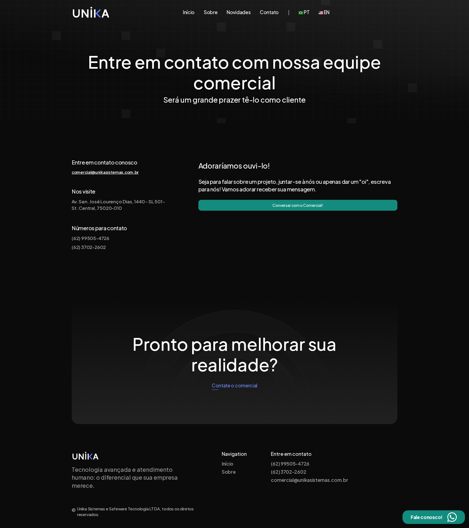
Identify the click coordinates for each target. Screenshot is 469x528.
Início (189, 12)
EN (326, 12)
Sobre (211, 12)
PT (306, 12)
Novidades (239, 12)
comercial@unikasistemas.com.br (105, 172)
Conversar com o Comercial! (297, 205)
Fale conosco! (427, 517)
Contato (269, 12)
